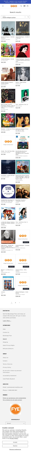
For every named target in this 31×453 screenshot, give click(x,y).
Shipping (5, 342)
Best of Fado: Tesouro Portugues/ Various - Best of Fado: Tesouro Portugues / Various (8, 106)
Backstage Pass (7, 335)
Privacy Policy (14, 438)
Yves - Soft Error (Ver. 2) (22, 104)
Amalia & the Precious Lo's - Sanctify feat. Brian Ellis (8, 200)
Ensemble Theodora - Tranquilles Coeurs (21, 200)
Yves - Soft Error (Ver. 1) (22, 222)
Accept (15, 442)
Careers (5, 360)
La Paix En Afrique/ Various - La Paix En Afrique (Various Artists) (8, 223)
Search (5, 338)
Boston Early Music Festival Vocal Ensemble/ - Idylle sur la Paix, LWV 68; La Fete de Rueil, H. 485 (22, 177)
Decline (15, 446)
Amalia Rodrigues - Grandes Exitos (22, 246)
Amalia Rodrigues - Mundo (7, 59)
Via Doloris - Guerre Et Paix (7, 175)
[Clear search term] (25, 17)
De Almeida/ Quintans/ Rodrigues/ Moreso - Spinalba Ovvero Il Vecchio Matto (22, 153)
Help (4, 329)
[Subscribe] (23, 423)
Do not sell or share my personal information (12, 371)
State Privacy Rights (8, 345)
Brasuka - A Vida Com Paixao (8, 129)
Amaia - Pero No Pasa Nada (7, 151)
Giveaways (5, 394)
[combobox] (15, 17)
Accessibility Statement (9, 375)
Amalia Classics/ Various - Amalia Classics (7, 83)
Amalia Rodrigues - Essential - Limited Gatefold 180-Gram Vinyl (23, 60)
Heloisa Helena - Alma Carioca (21, 270)
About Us (5, 357)
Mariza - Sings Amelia (21, 82)
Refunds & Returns (8, 348)
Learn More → (7, 320)
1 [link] (11, 302)
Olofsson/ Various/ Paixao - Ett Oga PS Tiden (22, 129)
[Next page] (19, 302)
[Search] (28, 17)
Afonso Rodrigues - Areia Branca (22, 292)
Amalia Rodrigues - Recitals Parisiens (7, 37)
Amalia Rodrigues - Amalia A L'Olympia (23, 37)
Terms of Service (7, 364)
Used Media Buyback (9, 378)
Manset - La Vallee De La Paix (7, 270)
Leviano (3, 292)
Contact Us (6, 332)
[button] (2, 6)
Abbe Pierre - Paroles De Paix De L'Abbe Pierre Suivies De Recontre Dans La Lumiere (8, 247)
